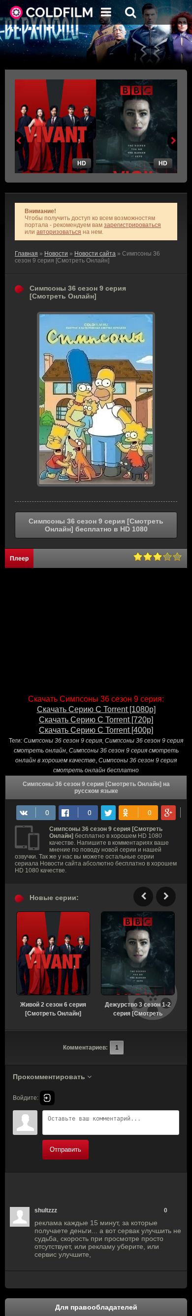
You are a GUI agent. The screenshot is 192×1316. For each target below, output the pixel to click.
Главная (26, 253)
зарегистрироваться (132, 225)
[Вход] (47, 1097)
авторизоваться (58, 231)
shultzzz (45, 1210)
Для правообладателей (96, 1307)
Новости (56, 253)
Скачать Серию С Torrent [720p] (96, 719)
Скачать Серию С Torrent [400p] (96, 730)
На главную (52, 12)
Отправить (65, 1149)
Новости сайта (95, 253)
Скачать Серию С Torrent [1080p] (96, 709)
